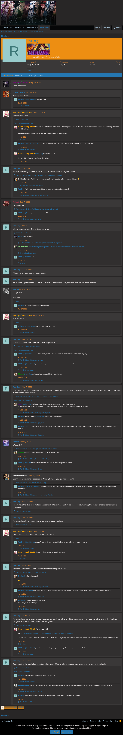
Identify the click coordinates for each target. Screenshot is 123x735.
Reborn (21, 236)
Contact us (84, 721)
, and (37, 209)
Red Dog (21, 99)
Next (20, 708)
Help (116, 721)
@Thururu (28, 426)
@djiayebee (27, 404)
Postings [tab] (32, 75)
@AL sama (28, 354)
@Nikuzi (28, 213)
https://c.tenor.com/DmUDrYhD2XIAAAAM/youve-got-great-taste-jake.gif (47, 633)
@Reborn (28, 257)
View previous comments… (23, 123)
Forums (6, 27)
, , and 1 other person (39, 175)
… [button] (11, 708)
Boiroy (16, 289)
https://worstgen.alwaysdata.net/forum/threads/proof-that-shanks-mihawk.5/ (56, 247)
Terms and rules (95, 721)
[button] (11, 27)
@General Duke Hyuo (32, 486)
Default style (7, 721)
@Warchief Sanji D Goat (33, 143)
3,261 (64, 64)
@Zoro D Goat (30, 648)
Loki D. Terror (19, 92)
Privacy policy (108, 721)
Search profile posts (36, 32)
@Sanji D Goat (30, 326)
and (23, 119)
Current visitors (6, 32)
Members (44, 27)
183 (118, 64)
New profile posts (20, 32)
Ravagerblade (23, 685)
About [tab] (40, 75)
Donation (18, 27)
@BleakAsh (29, 590)
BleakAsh (21, 576)
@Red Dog (39, 153)
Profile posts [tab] (8, 75)
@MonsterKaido (30, 99)
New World (55, 57)
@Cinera (28, 463)
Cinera (16, 441)
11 (15, 708)
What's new (31, 27)
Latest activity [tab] (21, 75)
